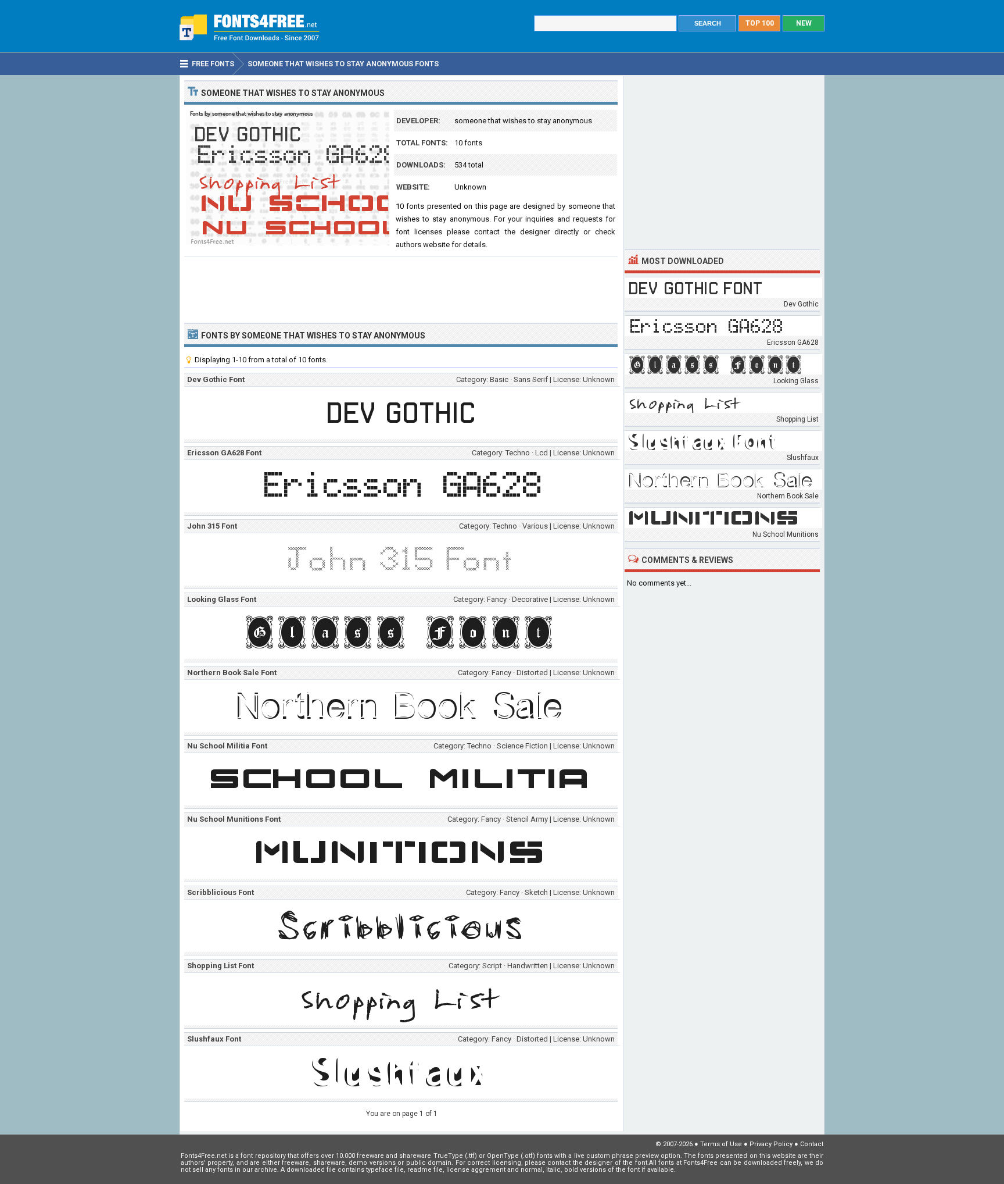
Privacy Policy (771, 1144)
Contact (811, 1144)
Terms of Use (721, 1144)
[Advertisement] (401, 288)
